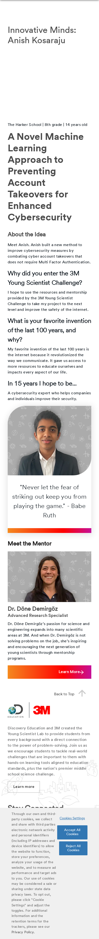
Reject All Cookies (73, 848)
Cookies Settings (72, 818)
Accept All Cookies (72, 832)
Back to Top (64, 694)
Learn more (23, 787)
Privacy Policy (23, 932)
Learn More (69, 672)
